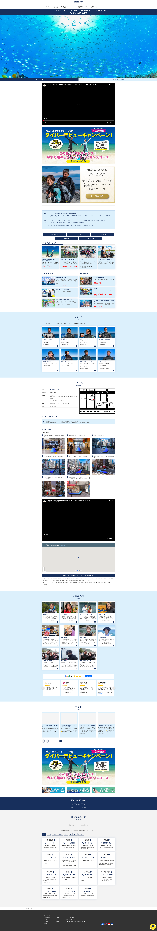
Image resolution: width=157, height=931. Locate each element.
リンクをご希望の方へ (70, 917)
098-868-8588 (70, 875)
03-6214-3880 (80, 13)
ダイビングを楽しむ (47, 915)
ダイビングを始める (47, 913)
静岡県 (60, 834)
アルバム (57, 919)
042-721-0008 (89, 858)
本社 (75, 834)
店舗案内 (57, 917)
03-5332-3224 (107, 843)
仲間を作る (46, 921)
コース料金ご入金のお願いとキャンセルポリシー (75, 921)
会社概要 (57, 921)
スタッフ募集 (68, 913)
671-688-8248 (88, 875)
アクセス (78, 234)
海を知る (45, 923)
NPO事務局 (80, 834)
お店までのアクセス (117, 79)
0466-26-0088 (108, 875)
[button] (43, 688)
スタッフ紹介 (53, 234)
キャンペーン (46, 919)
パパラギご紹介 (59, 913)
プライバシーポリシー (70, 919)
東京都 (49, 834)
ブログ (65, 238)
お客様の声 (102, 234)
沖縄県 (65, 834)
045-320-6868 (51, 858)
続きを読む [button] (64, 693)
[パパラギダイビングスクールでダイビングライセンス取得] (78, 3)
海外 (71, 834)
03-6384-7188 (88, 843)
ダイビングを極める (47, 917)
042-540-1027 (70, 858)
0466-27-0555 (51, 843)
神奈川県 (55, 834)
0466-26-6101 (88, 891)
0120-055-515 (107, 858)
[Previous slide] (43, 741)
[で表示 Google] (46, 683)
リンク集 (67, 915)
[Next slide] (47, 741)
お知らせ (57, 915)
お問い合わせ (38, 79)
